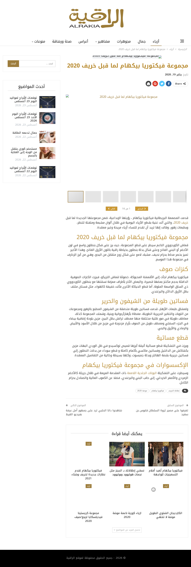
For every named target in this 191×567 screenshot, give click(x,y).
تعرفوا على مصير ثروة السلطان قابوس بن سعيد (162, 412)
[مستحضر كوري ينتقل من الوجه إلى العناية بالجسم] (47, 153)
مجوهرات (124, 41)
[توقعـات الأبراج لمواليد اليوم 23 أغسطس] (47, 102)
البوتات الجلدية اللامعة (142, 373)
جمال (142, 41)
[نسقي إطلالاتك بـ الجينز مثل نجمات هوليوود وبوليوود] (127, 454)
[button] (94, 196)
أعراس (83, 41)
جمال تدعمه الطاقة (24, 132)
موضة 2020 (142, 390)
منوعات (39, 41)
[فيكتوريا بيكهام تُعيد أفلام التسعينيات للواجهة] (165, 454)
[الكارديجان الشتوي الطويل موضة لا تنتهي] (165, 496)
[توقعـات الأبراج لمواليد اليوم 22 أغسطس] (47, 172)
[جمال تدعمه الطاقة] (47, 137)
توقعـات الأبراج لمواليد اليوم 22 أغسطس (23, 169)
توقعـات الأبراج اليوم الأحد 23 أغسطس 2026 (24, 117)
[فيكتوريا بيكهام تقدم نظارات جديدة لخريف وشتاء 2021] (88, 454)
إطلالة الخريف (173, 390)
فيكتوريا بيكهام (157, 390)
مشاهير (104, 41)
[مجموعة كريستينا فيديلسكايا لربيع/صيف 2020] (88, 496)
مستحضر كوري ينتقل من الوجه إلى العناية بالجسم (24, 152)
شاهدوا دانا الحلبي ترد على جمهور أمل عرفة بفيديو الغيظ (94, 412)
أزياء (156, 41)
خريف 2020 (181, 222)
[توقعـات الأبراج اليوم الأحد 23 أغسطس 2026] (47, 118)
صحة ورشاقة (61, 41)
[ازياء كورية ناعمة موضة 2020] (127, 496)
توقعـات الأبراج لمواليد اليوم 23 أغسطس (23, 99)
